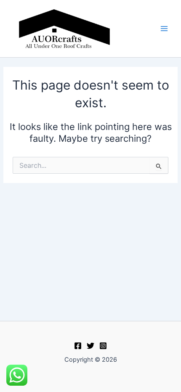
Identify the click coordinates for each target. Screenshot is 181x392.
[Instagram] (103, 346)
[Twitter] (90, 346)
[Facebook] (78, 346)
